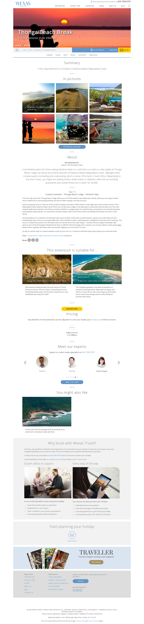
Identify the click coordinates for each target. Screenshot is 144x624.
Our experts (82, 55)
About (65, 55)
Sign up (81, 581)
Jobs (26, 589)
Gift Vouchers (53, 586)
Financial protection (108, 610)
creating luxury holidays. (58, 459)
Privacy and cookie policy (53, 610)
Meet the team (72, 382)
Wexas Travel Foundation (58, 583)
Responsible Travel (55, 589)
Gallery (58, 55)
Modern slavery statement (72, 612)
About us (27, 586)
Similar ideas (93, 55)
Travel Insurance (55, 577)
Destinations (29, 577)
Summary (49, 55)
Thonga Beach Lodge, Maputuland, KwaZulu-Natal (45, 236)
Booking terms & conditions (75, 610)
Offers (26, 583)
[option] (42, 364)
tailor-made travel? (80, 459)
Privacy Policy (80, 621)
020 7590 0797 (88, 352)
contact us (95, 319)
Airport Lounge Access (57, 580)
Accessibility (93, 610)
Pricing (73, 55)
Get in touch (72, 541)
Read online (96, 562)
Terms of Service (93, 621)
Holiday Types (29, 580)
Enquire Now (72, 309)
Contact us (28, 593)
